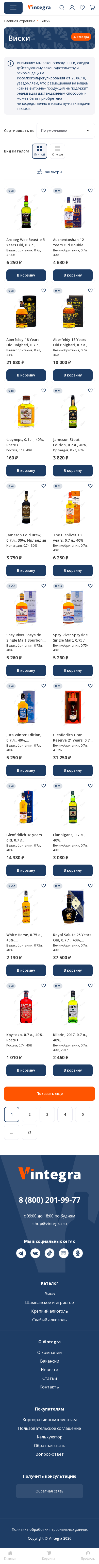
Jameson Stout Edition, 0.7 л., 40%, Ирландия (70, 445)
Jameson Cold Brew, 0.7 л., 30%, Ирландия (26, 537)
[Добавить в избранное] (43, 190)
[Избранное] (82, 7)
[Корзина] (92, 7)
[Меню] (13, 8)
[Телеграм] (21, 1253)
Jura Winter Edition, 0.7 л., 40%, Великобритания (23, 740)
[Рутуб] (64, 1253)
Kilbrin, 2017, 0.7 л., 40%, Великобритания (70, 1040)
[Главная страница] (39, 8)
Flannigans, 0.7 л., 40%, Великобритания (69, 840)
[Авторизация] (72, 7)
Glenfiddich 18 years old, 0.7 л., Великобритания (24, 840)
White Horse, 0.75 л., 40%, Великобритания (24, 940)
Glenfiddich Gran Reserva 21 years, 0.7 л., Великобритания (71, 740)
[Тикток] (49, 1253)
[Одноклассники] (78, 1253)
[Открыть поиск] (61, 7)
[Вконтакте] (35, 1253)
